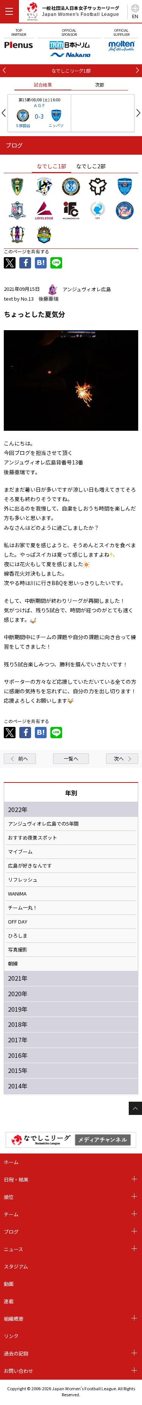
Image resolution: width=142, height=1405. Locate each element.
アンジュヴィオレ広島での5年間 (43, 824)
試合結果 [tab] (43, 84)
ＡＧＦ (39, 105)
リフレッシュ (22, 880)
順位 (9, 1196)
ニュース (13, 1249)
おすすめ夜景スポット (32, 838)
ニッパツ (56, 125)
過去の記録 (16, 1353)
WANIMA (17, 894)
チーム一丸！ (22, 908)
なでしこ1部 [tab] (51, 166)
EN (135, 16)
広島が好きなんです (30, 866)
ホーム (11, 1162)
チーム (11, 1214)
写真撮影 (18, 950)
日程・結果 (16, 1179)
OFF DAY (17, 922)
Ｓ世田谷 (22, 125)
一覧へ (71, 758)
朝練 (13, 964)
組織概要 (13, 1318)
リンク (11, 1336)
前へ (23, 758)
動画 (9, 1283)
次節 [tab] (99, 84)
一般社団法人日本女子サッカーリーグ (80, 11)
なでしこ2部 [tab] (91, 166)
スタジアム (16, 1266)
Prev (4, 113)
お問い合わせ (18, 1370)
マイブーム (20, 852)
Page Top (135, 1108)
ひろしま (18, 936)
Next (138, 113)
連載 (9, 1301)
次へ (119, 758)
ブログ (11, 1231)
